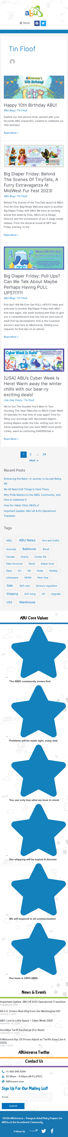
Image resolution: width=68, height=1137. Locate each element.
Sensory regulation (46, 585)
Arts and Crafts (50, 540)
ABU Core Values (34, 618)
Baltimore (29, 549)
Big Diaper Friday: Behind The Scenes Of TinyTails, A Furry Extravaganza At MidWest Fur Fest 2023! (31, 182)
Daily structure (14, 563)
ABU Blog (9, 110)
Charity (24, 556)
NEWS (27, 577)
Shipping (12, 593)
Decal (32, 563)
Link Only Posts (13, 400)
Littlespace (12, 577)
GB (29, 570)
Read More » (11, 132)
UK (43, 593)
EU (19, 570)
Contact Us (34, 1061)
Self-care (25, 585)
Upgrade (56, 593)
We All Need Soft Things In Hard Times (26, 489)
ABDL (9, 540)
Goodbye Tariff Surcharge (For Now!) (22, 1030)
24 (44, 454)
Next (34, 460)
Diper (9, 570)
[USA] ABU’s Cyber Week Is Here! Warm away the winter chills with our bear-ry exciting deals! (33, 386)
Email (5, 1097)
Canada (10, 556)
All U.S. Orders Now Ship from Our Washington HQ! (30, 1011)
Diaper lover (47, 563)
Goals (40, 570)
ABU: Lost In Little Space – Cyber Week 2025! (26, 1020)
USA (9, 602)
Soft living (30, 593)
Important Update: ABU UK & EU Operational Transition (33, 1001)
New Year (42, 577)
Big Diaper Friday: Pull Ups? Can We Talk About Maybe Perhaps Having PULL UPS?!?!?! (32, 284)
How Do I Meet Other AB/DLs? (21, 505)
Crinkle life (40, 556)
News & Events (34, 992)
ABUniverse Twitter (34, 1052)
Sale (10, 585)
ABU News (27, 540)
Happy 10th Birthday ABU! (30, 105)
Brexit (46, 549)
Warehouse (27, 602)
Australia (11, 549)
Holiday (53, 570)
